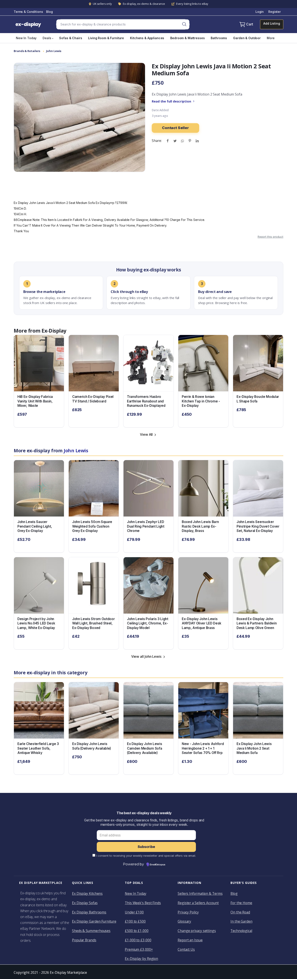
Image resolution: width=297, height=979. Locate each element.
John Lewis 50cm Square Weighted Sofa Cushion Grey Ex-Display (92, 526)
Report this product (270, 236)
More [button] (270, 38)
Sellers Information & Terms (200, 893)
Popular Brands (84, 940)
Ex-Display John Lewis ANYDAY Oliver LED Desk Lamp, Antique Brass (201, 623)
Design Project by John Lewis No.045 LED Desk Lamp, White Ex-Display (36, 623)
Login (259, 11)
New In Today (26, 38)
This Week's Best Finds (143, 902)
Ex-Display (54, 330)
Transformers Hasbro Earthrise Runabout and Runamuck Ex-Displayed (146, 401)
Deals (48, 38)
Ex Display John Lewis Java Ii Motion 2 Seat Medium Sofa (254, 748)
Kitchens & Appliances (147, 38)
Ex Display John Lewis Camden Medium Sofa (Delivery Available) (144, 748)
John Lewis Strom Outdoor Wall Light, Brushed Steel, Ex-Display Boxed (93, 623)
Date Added (160, 110)
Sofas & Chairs (70, 38)
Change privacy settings (197, 930)
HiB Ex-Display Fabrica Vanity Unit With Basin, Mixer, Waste (35, 401)
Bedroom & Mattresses (187, 38)
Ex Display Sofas (85, 902)
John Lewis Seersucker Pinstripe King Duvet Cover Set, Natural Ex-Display (258, 526)
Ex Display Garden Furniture (94, 921)
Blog (49, 11)
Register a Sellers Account (198, 902)
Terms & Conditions (28, 11)
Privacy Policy (188, 912)
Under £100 (134, 912)
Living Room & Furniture (106, 38)
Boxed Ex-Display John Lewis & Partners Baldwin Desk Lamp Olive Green (257, 623)
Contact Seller (175, 128)
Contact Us (186, 949)
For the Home (241, 902)
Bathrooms (219, 38)
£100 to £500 (135, 921)
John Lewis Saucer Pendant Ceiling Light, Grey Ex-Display (34, 526)
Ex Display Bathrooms (89, 912)
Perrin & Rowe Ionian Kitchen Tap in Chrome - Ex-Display (201, 401)
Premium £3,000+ (139, 949)
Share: (157, 140)
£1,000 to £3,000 (138, 940)
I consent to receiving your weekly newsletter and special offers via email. (146, 855)
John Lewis (53, 51)
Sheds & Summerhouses (91, 930)
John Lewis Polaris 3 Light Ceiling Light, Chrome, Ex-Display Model (147, 623)
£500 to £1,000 (136, 930)
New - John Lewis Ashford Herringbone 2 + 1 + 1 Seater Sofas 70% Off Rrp (203, 748)
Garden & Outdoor (247, 38)
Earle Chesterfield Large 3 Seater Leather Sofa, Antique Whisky (38, 748)
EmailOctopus (157, 865)
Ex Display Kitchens (87, 893)
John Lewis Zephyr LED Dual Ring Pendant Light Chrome (145, 526)
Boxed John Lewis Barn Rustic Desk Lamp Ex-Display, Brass (200, 526)
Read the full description (171, 101)
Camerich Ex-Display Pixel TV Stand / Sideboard (92, 399)
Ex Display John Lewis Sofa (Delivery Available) (91, 746)
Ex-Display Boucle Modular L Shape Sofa (258, 399)
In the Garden (241, 921)
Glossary (184, 921)
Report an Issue (190, 940)
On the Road (240, 912)
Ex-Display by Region (141, 958)
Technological (241, 930)
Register (274, 11)
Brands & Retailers (27, 51)
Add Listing (271, 23)
